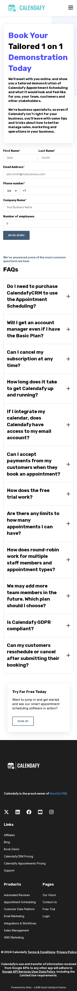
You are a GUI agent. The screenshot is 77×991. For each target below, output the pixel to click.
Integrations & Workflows (20, 923)
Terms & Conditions (41, 952)
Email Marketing (14, 916)
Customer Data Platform (19, 909)
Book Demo (11, 849)
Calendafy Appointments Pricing (25, 863)
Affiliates (9, 835)
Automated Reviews (17, 895)
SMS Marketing (14, 937)
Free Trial (49, 909)
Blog (7, 842)
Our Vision (49, 895)
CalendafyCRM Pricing (18, 856)
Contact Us (50, 902)
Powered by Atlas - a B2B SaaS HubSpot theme (38, 987)
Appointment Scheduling (20, 902)
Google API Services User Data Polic (28, 971)
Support (9, 870)
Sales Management (16, 930)
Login (46, 916)
